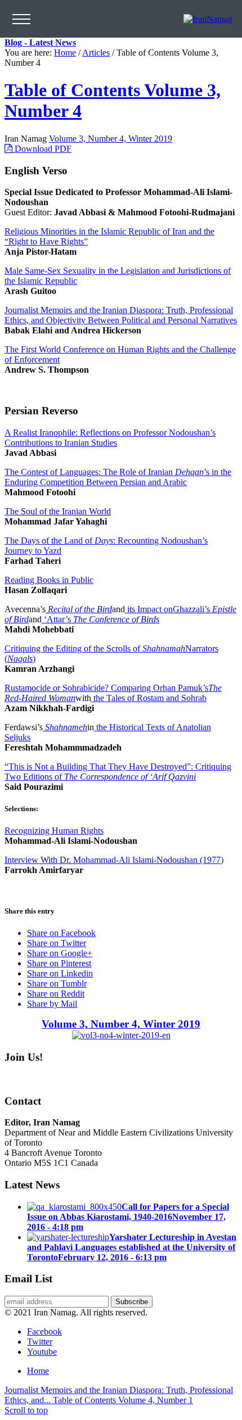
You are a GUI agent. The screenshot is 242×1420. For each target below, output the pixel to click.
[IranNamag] (207, 19)
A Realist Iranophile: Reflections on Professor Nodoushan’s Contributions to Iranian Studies (110, 437)
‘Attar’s (100, 619)
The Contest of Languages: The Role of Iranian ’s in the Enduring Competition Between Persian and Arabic (118, 477)
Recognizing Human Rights (54, 830)
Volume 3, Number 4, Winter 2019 (110, 138)
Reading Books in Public (49, 580)
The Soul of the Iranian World (58, 511)
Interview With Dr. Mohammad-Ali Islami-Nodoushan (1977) (114, 860)
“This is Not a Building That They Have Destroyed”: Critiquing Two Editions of (118, 771)
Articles (96, 52)
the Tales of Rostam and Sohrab (149, 698)
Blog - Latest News (40, 42)
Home (65, 52)
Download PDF (41, 148)
